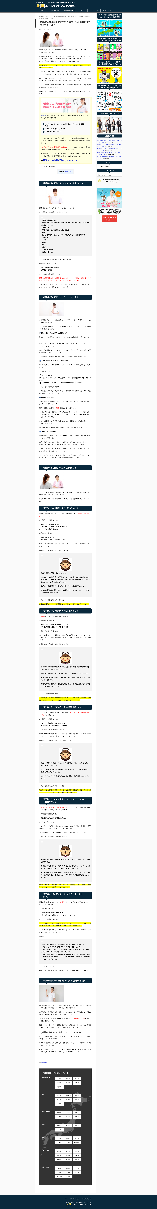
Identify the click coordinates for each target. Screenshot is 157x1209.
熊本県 (68, 1168)
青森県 (68, 1078)
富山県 (68, 1117)
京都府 (68, 1138)
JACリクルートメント (107, 10)
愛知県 (59, 1125)
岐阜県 (77, 1125)
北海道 (59, 1078)
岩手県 (77, 1078)
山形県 (77, 1083)
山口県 (77, 1151)
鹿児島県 (59, 1176)
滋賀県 (68, 1142)
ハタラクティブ (94, 10)
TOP (42, 10)
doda (81, 10)
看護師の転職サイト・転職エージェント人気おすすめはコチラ (65, 1032)
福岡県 (59, 1168)
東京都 (59, 1095)
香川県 (77, 1155)
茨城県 (77, 1100)
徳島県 (59, 1159)
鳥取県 (59, 1155)
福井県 (77, 1117)
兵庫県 (59, 1142)
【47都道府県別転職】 (67, 10)
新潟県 (59, 1112)
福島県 (59, 1087)
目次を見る (68, 172)
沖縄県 (68, 1176)
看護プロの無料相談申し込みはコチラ (61, 160)
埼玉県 (59, 1100)
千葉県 (77, 1095)
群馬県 (59, 1104)
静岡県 (68, 1125)
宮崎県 (59, 1172)
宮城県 (59, 1083)
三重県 (59, 1129)
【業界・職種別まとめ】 (74, 1199)
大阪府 (59, 1138)
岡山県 (68, 1151)
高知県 (77, 1159)
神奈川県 (68, 1095)
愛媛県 (68, 1159)
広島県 (59, 1151)
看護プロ (44, 115)
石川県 (59, 1117)
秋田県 (68, 1083)
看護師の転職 (44, 1062)
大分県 (77, 1168)
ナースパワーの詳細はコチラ (109, 219)
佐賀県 (68, 1172)
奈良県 (77, 1138)
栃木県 (68, 1100)
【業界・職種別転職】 (54, 10)
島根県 (68, 1155)
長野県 (77, 1112)
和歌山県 (77, 1142)
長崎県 (77, 1172)
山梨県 (68, 1112)
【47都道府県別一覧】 (87, 1199)
